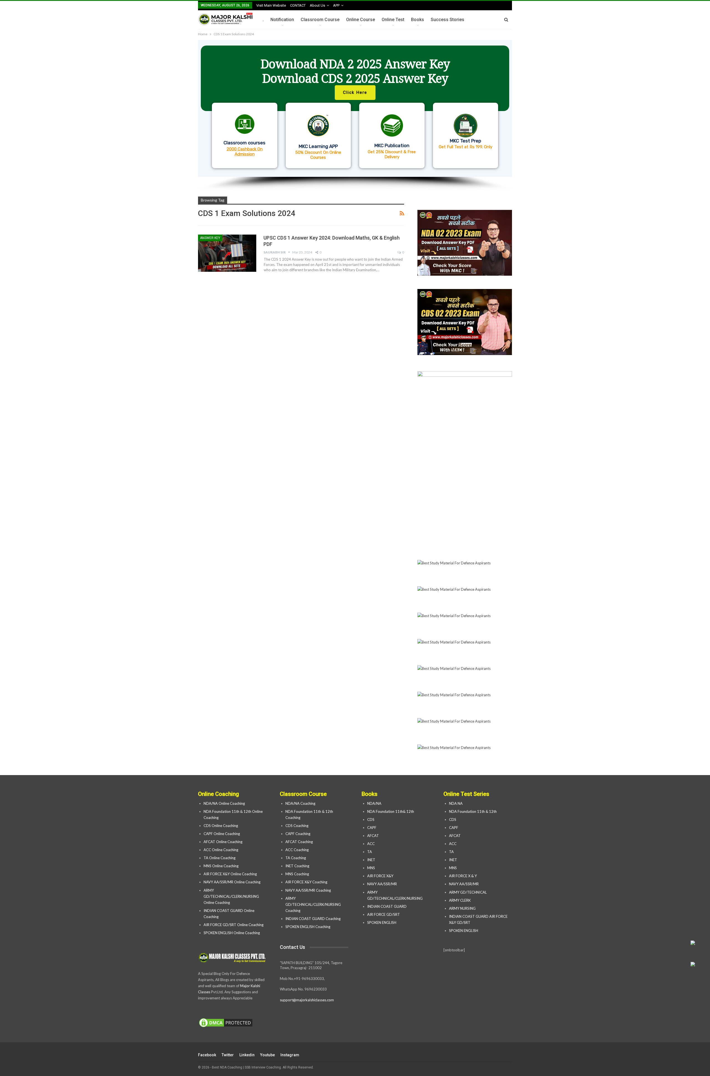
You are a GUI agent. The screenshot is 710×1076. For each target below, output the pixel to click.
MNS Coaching (297, 874)
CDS (370, 819)
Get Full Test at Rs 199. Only (465, 146)
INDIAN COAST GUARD (387, 906)
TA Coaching (295, 858)
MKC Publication (391, 145)
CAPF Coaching (297, 833)
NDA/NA (374, 803)
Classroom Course (320, 19)
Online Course (360, 19)
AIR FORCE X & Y (463, 876)
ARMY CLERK (460, 900)
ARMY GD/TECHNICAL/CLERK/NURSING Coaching (313, 904)
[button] (355, 108)
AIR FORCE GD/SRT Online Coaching (233, 924)
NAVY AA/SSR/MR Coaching (308, 890)
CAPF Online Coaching (222, 833)
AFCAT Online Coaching (223, 841)
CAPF (371, 827)
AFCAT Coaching (299, 841)
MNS (371, 868)
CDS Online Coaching (221, 825)
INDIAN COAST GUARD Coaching (313, 918)
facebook (207, 1055)
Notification (282, 19)
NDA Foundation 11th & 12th (473, 811)
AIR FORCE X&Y (380, 876)
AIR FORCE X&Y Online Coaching (230, 874)
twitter (228, 1055)
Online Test (393, 19)
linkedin (247, 1055)
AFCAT (373, 835)
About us (317, 5)
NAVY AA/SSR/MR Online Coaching (232, 882)
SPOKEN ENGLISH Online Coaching (232, 933)
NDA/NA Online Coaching (224, 803)
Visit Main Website (271, 5)
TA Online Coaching (219, 858)
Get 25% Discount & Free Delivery (392, 154)
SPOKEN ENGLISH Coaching (307, 926)
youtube (267, 1055)
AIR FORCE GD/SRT (384, 914)
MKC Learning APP (318, 146)
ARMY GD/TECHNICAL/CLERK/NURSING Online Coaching (231, 896)
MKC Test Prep (465, 141)
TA (369, 851)
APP (336, 5)
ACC (371, 843)
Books (417, 19)
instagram (289, 1055)
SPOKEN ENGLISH (382, 922)
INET (371, 860)
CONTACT (298, 5)
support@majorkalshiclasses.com (307, 1000)
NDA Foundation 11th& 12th (390, 811)
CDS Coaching (296, 825)
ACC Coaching (297, 850)
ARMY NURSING (462, 908)
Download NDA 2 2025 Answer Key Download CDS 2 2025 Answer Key (355, 71)
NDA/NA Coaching (300, 803)
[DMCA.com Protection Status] (225, 1023)
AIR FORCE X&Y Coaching (306, 882)
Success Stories (447, 19)
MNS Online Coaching (221, 866)
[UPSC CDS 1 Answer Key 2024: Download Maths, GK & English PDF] (227, 253)
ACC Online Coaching (221, 850)
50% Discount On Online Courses (318, 155)
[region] (355, 115)
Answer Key (210, 238)
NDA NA (456, 803)
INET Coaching (297, 866)
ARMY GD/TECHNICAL (468, 892)
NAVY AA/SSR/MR (382, 884)
